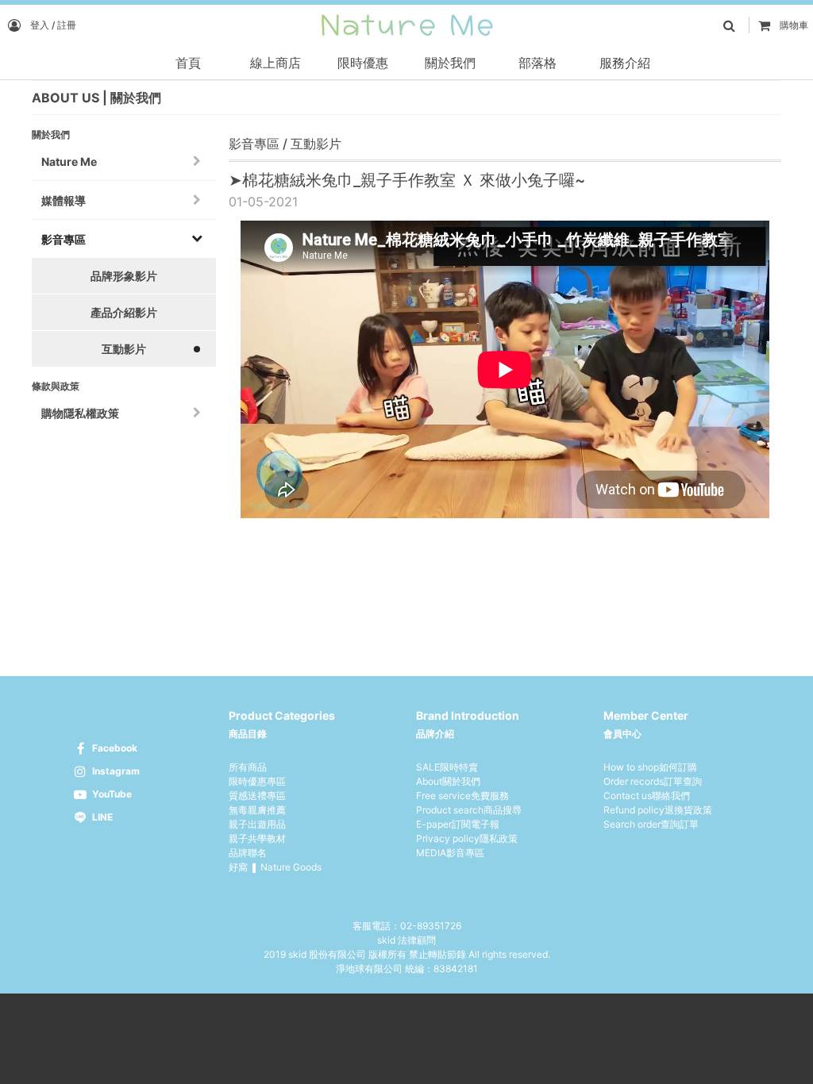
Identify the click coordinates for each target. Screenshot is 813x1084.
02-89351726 (430, 926)
